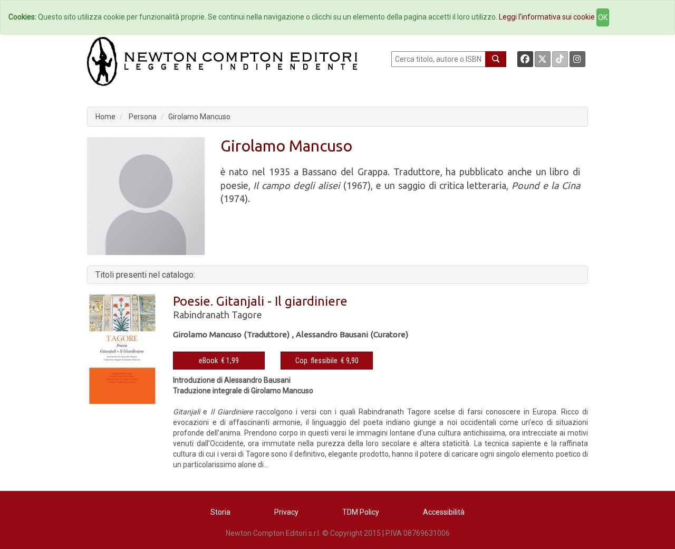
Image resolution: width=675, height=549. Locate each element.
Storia (220, 512)
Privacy (286, 512)
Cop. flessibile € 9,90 (327, 360)
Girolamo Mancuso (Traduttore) (231, 334)
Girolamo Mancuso (199, 116)
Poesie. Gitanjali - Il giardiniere (260, 301)
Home (105, 116)
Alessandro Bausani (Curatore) (352, 334)
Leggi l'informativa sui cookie (547, 17)
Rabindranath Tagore (217, 314)
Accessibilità (444, 512)
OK (603, 17)
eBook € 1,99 (219, 360)
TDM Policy (360, 512)
